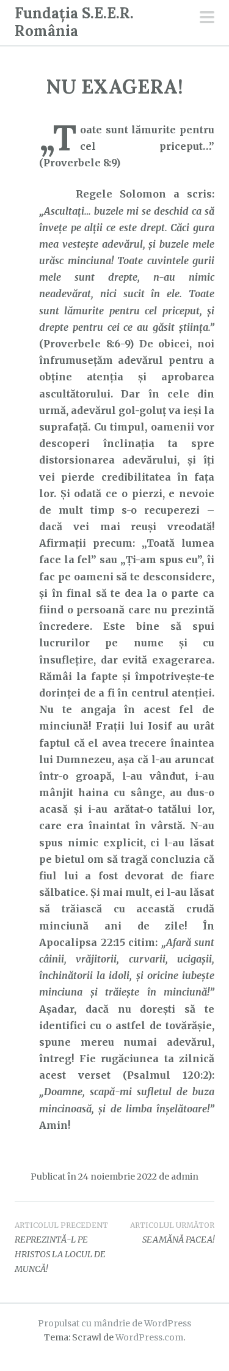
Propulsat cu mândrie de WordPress (114, 1323)
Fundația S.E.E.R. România (74, 22)
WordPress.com (149, 1337)
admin (184, 1176)
